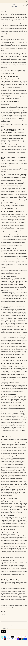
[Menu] (1, 5)
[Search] (3, 5)
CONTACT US (3, 611)
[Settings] (24, 5)
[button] (26, 5)
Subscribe (3, 631)
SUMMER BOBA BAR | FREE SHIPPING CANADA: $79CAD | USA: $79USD (14, 1)
